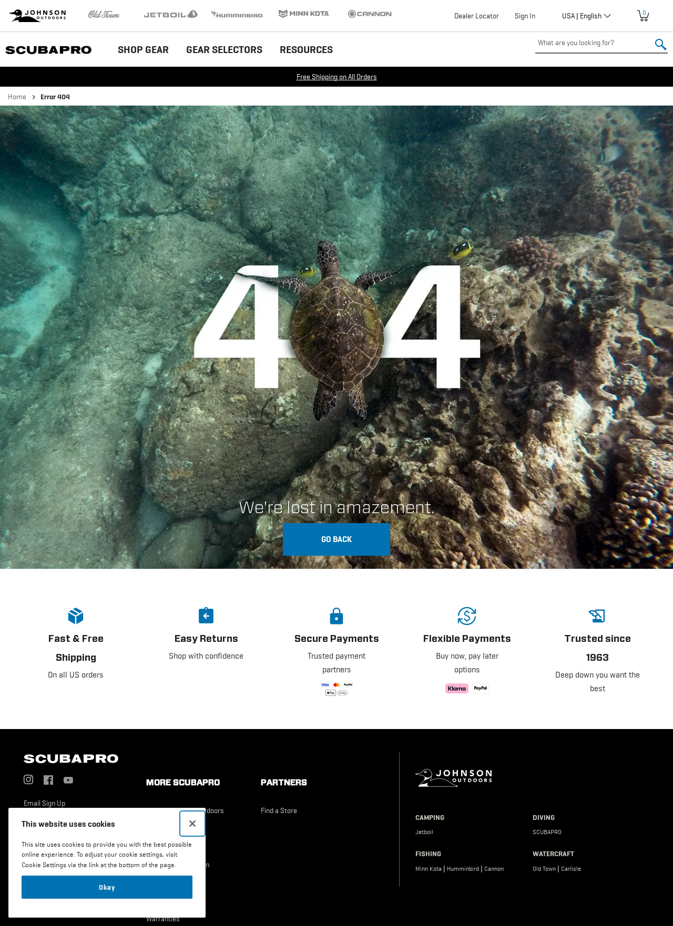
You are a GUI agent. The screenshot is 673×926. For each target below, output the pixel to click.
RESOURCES (306, 49)
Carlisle (571, 868)
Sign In (525, 16)
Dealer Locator (476, 16)
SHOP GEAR (143, 49)
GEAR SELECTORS (224, 49)
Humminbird (463, 868)
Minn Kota (428, 868)
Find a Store (279, 810)
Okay (107, 887)
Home (17, 96)
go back (336, 539)
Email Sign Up (44, 803)
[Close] (192, 823)
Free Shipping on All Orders (337, 76)
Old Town (544, 868)
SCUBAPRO (547, 832)
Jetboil (424, 832)
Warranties (163, 918)
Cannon (494, 868)
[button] (75, 653)
